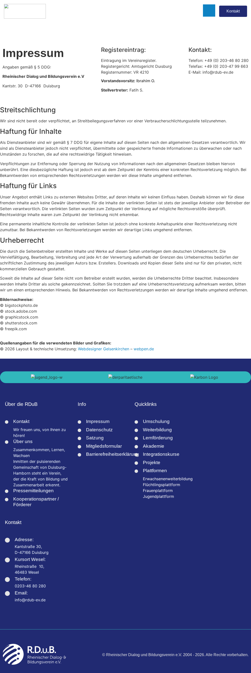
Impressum (98, 421)
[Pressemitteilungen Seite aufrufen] (6, 491)
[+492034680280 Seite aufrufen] (7, 579)
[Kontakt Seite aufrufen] (6, 422)
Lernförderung (158, 437)
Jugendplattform (158, 496)
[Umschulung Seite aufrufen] (136, 422)
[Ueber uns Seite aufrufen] (6, 442)
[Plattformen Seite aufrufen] (136, 471)
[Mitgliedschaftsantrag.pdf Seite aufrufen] (79, 446)
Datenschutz (99, 429)
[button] (2, 377)
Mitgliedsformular (104, 446)
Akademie (153, 446)
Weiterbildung (157, 429)
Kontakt (21, 421)
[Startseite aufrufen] (25, 11)
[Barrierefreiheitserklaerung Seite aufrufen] (79, 454)
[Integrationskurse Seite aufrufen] (136, 454)
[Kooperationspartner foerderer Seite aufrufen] (6, 499)
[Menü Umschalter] (128, 11)
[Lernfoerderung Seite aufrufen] (136, 438)
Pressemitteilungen (33, 490)
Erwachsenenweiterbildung (168, 478)
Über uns (23, 441)
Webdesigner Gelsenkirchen (103, 348)
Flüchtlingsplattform (161, 484)
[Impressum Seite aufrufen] (79, 422)
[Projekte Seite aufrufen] (136, 463)
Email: (21, 592)
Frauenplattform (158, 490)
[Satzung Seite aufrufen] (79, 438)
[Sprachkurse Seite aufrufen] (136, 446)
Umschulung (156, 421)
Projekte (151, 462)
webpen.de (144, 348)
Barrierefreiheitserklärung (112, 454)
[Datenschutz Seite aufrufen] (79, 430)
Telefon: (23, 579)
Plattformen (155, 470)
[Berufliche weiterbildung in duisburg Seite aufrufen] (136, 430)
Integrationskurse (161, 454)
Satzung (95, 437)
